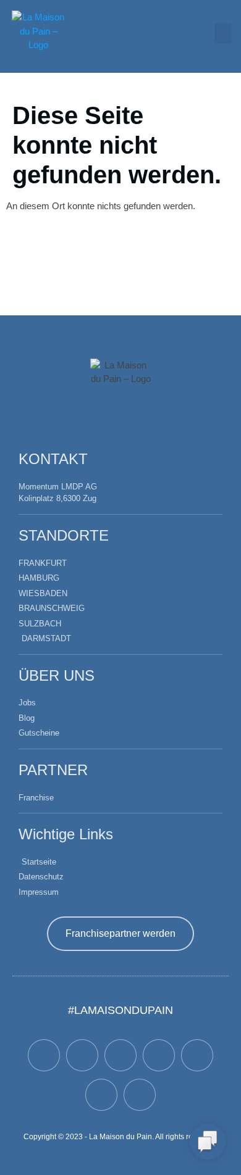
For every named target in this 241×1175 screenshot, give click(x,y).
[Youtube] (159, 1055)
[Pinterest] (101, 1095)
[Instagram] (197, 1055)
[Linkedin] (140, 1095)
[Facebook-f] (44, 1055)
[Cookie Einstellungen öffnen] (22, 1159)
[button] (223, 33)
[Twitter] (82, 1055)
